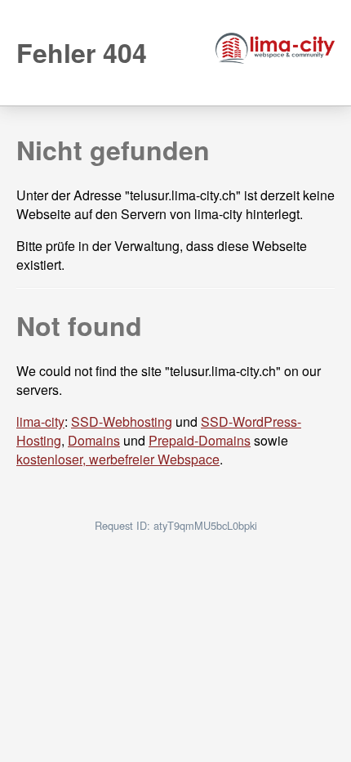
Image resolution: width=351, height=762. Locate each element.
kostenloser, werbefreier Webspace (118, 459)
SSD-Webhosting (121, 421)
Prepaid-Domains (200, 440)
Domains (94, 440)
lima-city (40, 421)
